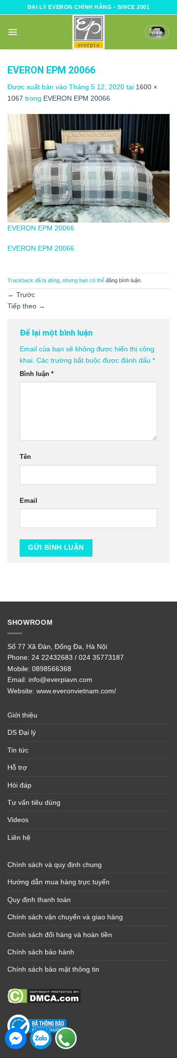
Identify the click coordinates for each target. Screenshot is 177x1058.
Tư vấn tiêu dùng (33, 802)
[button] (12, 32)
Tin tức (18, 750)
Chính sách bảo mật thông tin (53, 969)
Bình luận (37, 374)
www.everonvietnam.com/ (76, 691)
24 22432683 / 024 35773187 (77, 657)
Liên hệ (18, 837)
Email (28, 500)
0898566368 (51, 669)
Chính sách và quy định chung (54, 865)
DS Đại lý (21, 732)
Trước (21, 295)
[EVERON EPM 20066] (88, 168)
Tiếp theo (26, 306)
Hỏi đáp (19, 785)
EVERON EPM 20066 (76, 98)
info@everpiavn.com (60, 679)
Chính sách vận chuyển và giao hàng (65, 917)
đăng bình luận (123, 280)
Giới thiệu (22, 715)
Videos (18, 820)
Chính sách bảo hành (40, 952)
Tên (25, 456)
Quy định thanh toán (39, 900)
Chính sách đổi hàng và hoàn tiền (59, 935)
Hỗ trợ (17, 767)
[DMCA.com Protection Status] (44, 995)
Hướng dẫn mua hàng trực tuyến (58, 882)
